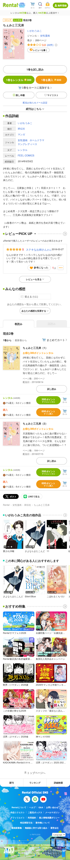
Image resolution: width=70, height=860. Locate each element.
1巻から (7, 340)
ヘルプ (32, 807)
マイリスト (52, 95)
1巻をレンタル (18, 80)
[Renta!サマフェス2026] (21, 5)
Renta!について (19, 807)
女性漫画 (45, 35)
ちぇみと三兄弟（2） (35, 423)
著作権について (42, 822)
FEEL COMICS (26, 155)
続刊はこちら (34, 109)
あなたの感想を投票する (33, 310)
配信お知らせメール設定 (35, 102)
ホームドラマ (37, 140)
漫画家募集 (17, 827)
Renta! (6, 504)
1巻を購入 (51, 80)
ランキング (35, 782)
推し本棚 (20, 95)
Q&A (40, 807)
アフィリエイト (17, 817)
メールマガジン (52, 812)
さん (38, 249)
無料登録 (62, 5)
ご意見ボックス (35, 812)
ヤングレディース (27, 144)
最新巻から (21, 340)
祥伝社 (21, 128)
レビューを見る (34, 279)
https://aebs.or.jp (24, 855)
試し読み (51, 389)
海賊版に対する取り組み (36, 827)
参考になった (41, 267)
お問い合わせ (52, 807)
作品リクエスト (17, 812)
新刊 (11, 782)
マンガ (21, 134)
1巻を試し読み (35, 69)
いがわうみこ (34, 30)
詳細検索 (58, 782)
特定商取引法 (26, 822)
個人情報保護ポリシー (49, 817)
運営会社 (54, 827)
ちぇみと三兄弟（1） (35, 348)
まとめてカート (56, 340)
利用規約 (32, 817)
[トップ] (10, 5)
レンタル (22, 150)
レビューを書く (40, 50)
